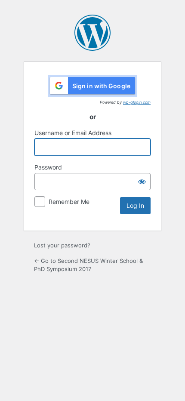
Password (48, 167)
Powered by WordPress (92, 33)
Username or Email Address (72, 132)
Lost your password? (62, 245)
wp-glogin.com (137, 102)
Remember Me (69, 201)
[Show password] (142, 181)
